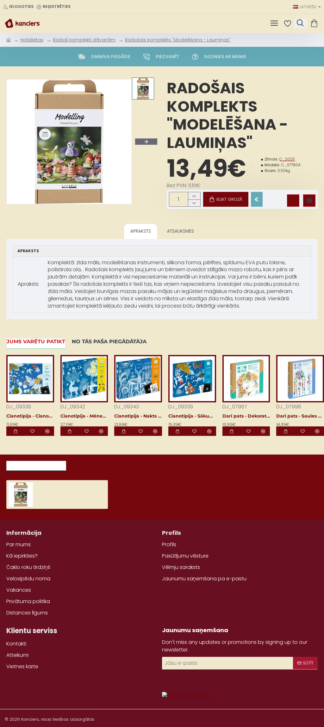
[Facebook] (168, 680)
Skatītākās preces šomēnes (109, 464)
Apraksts (140, 231)
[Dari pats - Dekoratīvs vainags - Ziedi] (246, 378)
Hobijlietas (31, 40)
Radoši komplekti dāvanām (84, 40)
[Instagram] (184, 680)
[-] (194, 203)
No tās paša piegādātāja (109, 342)
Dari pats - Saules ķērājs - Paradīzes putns (300, 416)
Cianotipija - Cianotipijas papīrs (30, 416)
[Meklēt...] (300, 23)
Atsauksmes (180, 231)
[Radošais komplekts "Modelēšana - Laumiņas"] (21, 494)
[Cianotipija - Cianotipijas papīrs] (30, 378)
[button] (225, 199)
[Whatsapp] (200, 680)
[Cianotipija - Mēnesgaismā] (84, 378)
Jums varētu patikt (36, 342)
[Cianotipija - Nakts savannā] (138, 378)
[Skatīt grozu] (315, 23)
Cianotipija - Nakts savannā (138, 416)
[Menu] (274, 23)
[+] (194, 195)
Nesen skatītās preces (36, 464)
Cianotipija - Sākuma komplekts (192, 416)
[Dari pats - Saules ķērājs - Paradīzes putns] (300, 378)
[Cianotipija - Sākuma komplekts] (192, 378)
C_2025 (287, 159)
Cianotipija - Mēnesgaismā (84, 416)
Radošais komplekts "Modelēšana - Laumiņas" (178, 40)
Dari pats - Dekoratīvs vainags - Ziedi (246, 416)
